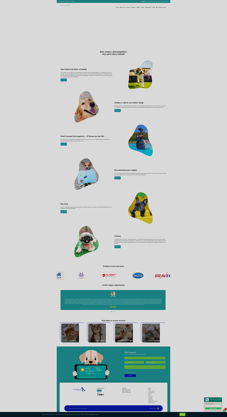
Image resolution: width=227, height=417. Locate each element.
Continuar (182, 414)
